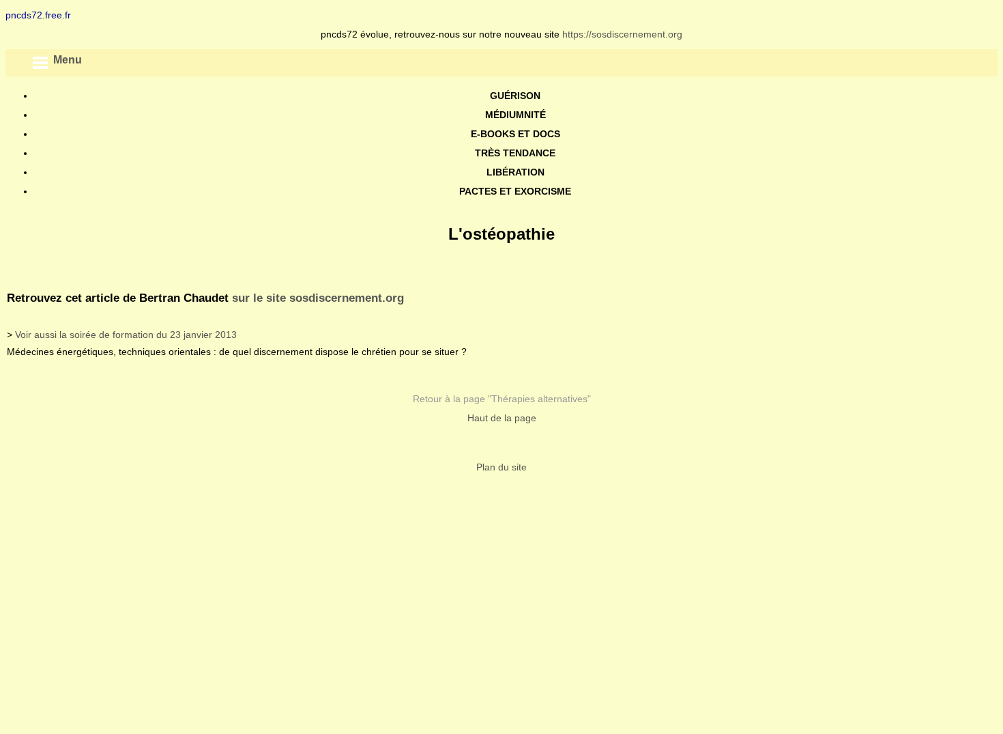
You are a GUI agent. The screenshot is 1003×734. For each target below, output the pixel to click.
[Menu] (39, 62)
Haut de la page (501, 417)
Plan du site (501, 467)
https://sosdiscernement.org (622, 34)
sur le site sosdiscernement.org (318, 298)
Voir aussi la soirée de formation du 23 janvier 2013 (126, 334)
